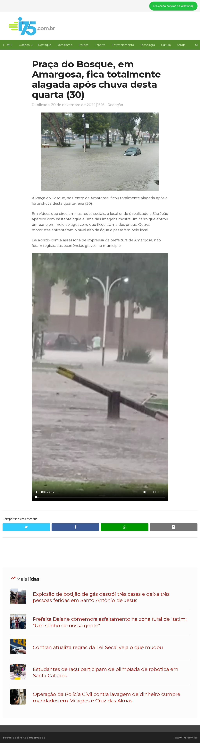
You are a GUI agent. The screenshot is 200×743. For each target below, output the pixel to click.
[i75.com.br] (32, 26)
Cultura (166, 45)
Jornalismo (65, 45)
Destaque (44, 45)
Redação (115, 105)
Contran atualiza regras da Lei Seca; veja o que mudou (98, 647)
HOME (7, 45)
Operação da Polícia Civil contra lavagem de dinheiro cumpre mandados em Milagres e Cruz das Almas (106, 697)
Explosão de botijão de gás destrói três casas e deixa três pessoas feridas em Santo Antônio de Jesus (101, 597)
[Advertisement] (100, 552)
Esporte (100, 45)
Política (83, 45)
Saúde (181, 45)
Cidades (24, 45)
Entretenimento (123, 45)
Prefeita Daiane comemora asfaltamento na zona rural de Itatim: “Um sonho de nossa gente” (110, 622)
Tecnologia (147, 45)
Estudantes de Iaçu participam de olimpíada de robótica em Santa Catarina (105, 672)
